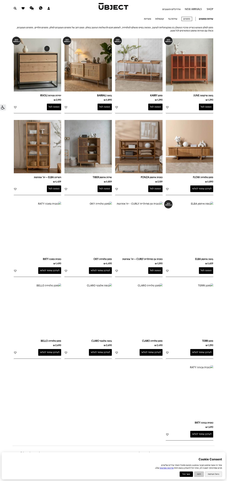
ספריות (147, 18)
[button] (3, 107)
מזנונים (186, 18)
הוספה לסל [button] (206, 106)
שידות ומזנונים (206, 18)
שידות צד (172, 18)
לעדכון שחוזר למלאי (202, 188)
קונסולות (159, 18)
